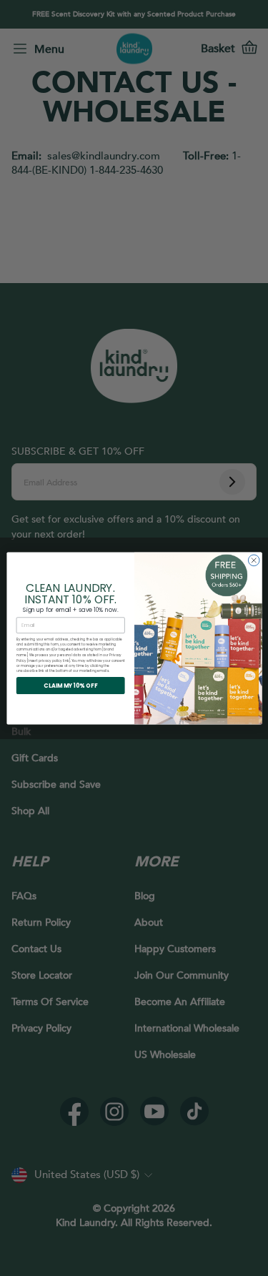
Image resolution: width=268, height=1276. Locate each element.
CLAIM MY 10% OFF (70, 685)
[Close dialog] (253, 560)
